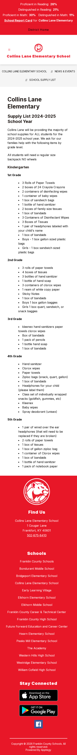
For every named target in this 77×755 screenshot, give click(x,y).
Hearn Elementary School (36, 633)
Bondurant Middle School (36, 568)
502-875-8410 (37, 535)
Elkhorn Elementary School (37, 597)
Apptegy (46, 749)
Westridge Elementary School (37, 662)
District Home (38, 29)
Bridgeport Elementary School (36, 576)
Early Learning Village (36, 590)
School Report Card (18, 20)
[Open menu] (9, 50)
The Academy (36, 648)
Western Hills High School (37, 655)
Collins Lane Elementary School (24, 71)
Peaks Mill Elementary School (36, 641)
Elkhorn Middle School (36, 605)
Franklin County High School (37, 619)
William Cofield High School (37, 670)
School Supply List (42, 79)
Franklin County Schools (37, 561)
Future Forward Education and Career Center (37, 626)
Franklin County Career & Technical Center (36, 612)
